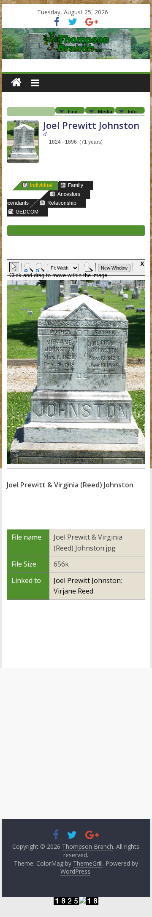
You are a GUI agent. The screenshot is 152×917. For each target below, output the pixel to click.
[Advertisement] (76, 743)
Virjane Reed (73, 591)
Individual (41, 185)
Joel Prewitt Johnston (87, 580)
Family (75, 185)
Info (132, 111)
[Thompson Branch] (75, 33)
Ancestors (68, 194)
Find (73, 111)
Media (105, 111)
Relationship (61, 203)
